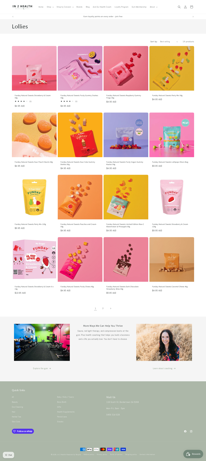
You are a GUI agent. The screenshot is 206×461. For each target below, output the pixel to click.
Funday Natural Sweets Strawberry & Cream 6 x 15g (34, 288)
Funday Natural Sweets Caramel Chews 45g (170, 287)
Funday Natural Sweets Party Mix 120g (30, 224)
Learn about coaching (163, 368)
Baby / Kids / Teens (65, 397)
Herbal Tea (16, 416)
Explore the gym (40, 368)
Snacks (60, 421)
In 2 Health (61, 455)
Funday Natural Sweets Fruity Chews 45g (77, 287)
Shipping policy (131, 454)
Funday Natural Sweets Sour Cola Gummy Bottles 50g (78, 163)
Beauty (15, 402)
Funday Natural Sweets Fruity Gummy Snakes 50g (79, 96)
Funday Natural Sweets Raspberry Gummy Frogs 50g (123, 96)
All (13, 397)
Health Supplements (66, 412)
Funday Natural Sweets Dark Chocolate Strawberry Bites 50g (122, 288)
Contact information (147, 454)
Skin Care (16, 421)
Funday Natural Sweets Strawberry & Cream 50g (33, 96)
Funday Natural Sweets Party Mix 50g (167, 95)
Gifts (59, 407)
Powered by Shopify (73, 455)
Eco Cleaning (17, 407)
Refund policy (89, 454)
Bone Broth (61, 402)
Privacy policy (102, 454)
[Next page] (110, 308)
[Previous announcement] (13, 16)
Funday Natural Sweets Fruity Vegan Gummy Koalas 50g (124, 163)
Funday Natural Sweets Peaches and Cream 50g (78, 225)
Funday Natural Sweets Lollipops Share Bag (170, 162)
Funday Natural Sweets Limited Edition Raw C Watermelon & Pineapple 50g (125, 225)
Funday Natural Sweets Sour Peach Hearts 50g (34, 162)
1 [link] (95, 308)
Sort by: (153, 41)
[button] (50, 7)
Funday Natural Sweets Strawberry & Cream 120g (170, 225)
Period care (62, 416)
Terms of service (116, 454)
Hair (13, 412)
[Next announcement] (193, 16)
